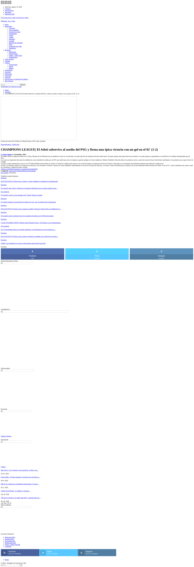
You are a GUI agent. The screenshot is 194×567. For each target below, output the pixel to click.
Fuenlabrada (13, 34)
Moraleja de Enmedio (16, 43)
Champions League (19, 169)
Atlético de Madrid (7, 169)
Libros (11, 66)
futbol (33, 169)
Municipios (8, 26)
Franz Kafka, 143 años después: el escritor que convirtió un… (20, 477)
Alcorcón (12, 28)
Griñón (11, 37)
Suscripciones (9, 10)
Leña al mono (9, 59)
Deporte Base (13, 54)
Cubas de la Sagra (14, 32)
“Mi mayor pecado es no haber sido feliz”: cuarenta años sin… (21, 498)
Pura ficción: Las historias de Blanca (16, 79)
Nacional (8, 72)
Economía (8, 75)
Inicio (6, 24)
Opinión (7, 61)
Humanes (12, 39)
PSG (36, 169)
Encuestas (8, 12)
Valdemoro (12, 48)
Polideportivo (13, 57)
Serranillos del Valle (15, 46)
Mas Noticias (9, 81)
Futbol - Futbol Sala (13, 144)
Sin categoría (5, 192)
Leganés (11, 41)
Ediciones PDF (10, 14)
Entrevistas (8, 74)
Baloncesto (12, 52)
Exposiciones (13, 65)
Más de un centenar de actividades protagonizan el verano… (20, 484)
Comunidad (8, 70)
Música (11, 68)
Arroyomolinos (14, 30)
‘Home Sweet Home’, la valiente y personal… (15, 491)
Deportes (8, 50)
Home (7, 560)
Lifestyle (7, 77)
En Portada (10, 541)
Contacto (8, 9)
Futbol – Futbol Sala (15, 55)
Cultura (7, 63)
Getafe (11, 35)
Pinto (10, 44)
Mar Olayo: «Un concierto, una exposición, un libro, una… (20, 470)
